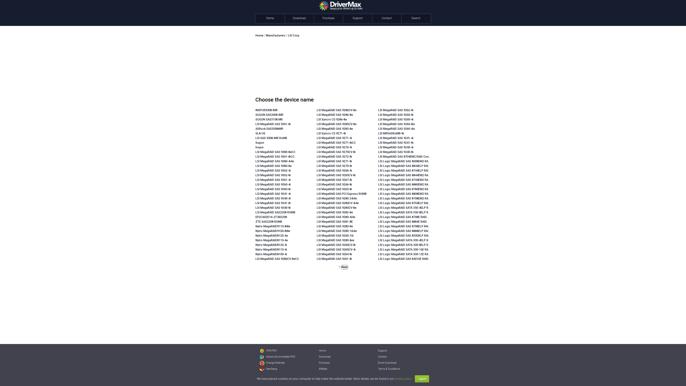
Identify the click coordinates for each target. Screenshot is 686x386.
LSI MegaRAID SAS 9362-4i (273, 170)
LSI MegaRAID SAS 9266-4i (334, 170)
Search (415, 18)
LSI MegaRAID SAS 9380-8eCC (275, 152)
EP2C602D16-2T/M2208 (271, 217)
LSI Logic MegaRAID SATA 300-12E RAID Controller (411, 254)
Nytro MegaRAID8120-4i (271, 245)
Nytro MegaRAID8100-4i (271, 254)
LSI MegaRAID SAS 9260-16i (335, 235)
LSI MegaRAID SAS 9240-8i (395, 152)
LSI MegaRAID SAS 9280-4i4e (336, 217)
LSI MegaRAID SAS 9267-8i (334, 180)
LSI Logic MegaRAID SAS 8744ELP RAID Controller (411, 170)
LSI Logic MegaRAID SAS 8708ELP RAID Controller (411, 226)
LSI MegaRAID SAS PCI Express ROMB (342, 194)
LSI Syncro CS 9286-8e (332, 119)
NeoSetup (271, 369)
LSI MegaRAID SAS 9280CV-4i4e (338, 203)
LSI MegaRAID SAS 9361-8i (273, 124)
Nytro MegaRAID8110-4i (271, 249)
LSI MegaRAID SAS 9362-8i (273, 175)
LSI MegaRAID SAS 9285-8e (335, 128)
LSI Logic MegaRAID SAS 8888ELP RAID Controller (411, 231)
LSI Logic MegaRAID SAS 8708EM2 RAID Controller (411, 198)
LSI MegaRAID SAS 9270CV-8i (336, 152)
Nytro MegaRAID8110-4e (271, 240)
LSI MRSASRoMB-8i (391, 133)
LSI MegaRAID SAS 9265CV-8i (336, 175)
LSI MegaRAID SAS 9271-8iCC (336, 142)
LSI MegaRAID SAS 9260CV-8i (336, 245)
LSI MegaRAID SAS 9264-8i (334, 254)
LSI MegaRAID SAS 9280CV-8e (336, 207)
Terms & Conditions (389, 369)
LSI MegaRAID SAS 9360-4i (273, 184)
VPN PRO (271, 350)
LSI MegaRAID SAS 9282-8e (335, 212)
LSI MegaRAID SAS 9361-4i (273, 180)
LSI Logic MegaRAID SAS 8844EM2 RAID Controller (411, 175)
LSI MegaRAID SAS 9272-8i (334, 156)
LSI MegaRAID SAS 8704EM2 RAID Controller (407, 156)
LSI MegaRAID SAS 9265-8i (334, 189)
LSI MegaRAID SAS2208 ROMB (275, 212)
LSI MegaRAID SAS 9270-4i (334, 147)
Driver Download (387, 363)
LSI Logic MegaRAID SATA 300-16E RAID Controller (411, 249)
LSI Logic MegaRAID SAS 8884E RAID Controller (409, 221)
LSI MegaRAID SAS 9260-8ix (396, 124)
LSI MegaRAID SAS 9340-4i (273, 198)
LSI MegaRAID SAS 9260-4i (395, 119)
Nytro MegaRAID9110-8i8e (272, 226)
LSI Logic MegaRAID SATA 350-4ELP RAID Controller (412, 207)
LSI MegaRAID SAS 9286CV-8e (336, 110)
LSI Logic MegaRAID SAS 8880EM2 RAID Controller (411, 184)
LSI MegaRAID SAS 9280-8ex (335, 240)
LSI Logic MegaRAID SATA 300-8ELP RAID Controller (412, 245)
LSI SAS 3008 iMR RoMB (271, 138)
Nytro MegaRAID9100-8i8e (272, 231)
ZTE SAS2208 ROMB (268, 221)
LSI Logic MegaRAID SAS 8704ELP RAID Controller (411, 203)
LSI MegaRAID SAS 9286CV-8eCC (277, 259)
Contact (387, 18)
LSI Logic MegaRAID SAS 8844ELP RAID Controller (411, 166)
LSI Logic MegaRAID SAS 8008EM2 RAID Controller (411, 161)
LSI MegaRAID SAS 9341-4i (273, 194)
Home (270, 18)
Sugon (259, 142)
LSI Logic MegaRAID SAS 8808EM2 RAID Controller (411, 194)
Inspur (259, 147)
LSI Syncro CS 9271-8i (331, 133)
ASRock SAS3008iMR (269, 128)
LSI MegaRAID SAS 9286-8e (335, 115)
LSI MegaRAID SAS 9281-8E (335, 221)
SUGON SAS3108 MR (269, 119)
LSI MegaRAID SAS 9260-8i (395, 115)
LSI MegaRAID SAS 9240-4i (395, 147)
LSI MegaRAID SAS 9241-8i (395, 142)
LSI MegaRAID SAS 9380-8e (273, 166)
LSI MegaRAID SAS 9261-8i (334, 259)
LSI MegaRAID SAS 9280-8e (335, 226)
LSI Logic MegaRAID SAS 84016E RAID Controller (410, 259)
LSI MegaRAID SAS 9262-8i (395, 110)
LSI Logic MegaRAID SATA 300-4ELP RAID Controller (412, 240)
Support (358, 18)
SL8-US (260, 133)
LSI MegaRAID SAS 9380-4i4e (274, 161)
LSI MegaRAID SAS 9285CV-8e (336, 124)
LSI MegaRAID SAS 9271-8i (334, 161)
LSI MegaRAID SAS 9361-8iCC (275, 156)
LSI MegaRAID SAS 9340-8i (273, 207)
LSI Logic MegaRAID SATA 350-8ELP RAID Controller (412, 212)
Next (344, 267)
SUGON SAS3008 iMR (269, 115)
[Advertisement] (343, 68)
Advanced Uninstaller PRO (280, 356)
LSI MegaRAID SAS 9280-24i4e (337, 198)
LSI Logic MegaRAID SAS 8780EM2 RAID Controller (411, 189)
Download (299, 18)
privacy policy (402, 378)
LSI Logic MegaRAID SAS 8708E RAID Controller (409, 217)
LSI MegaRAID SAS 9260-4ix (396, 128)
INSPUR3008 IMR (266, 110)
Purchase (328, 18)
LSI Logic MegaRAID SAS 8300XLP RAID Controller (411, 235)
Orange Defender (275, 363)
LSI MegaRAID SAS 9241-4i (395, 138)
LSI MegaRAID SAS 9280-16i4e (337, 231)
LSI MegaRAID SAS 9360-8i (273, 189)
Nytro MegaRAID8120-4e (271, 235)
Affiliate (323, 369)
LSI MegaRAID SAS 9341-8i (273, 203)
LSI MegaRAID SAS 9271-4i (334, 138)
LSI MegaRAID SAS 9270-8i (334, 166)
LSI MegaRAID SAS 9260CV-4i (336, 249)
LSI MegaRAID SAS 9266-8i (334, 184)
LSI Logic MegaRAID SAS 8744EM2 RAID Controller (411, 180)
